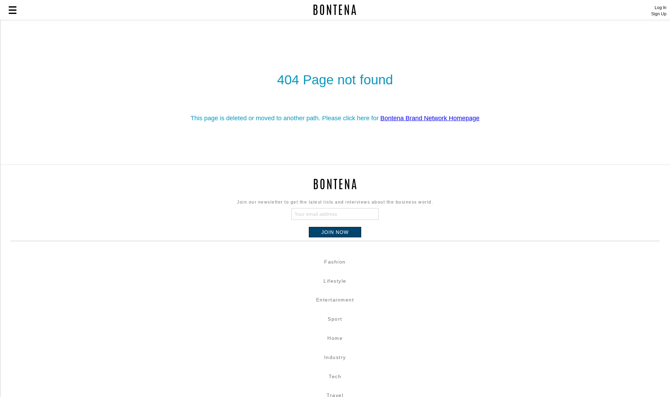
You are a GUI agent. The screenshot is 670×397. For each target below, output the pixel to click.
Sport (335, 319)
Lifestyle (335, 281)
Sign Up (659, 14)
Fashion (335, 262)
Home (335, 338)
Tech (335, 376)
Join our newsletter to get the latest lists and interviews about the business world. (335, 202)
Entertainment (335, 300)
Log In (661, 7)
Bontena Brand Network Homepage (429, 118)
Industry (335, 357)
